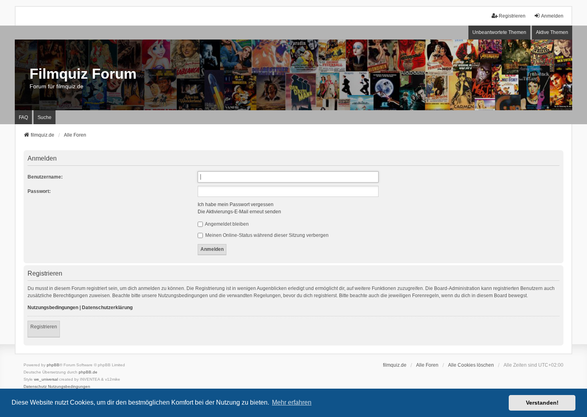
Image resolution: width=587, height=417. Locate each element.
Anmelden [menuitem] (552, 16)
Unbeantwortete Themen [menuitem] (499, 32)
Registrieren (43, 327)
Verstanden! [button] (542, 402)
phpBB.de (88, 372)
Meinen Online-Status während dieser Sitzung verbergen (266, 235)
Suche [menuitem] (45, 117)
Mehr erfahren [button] (291, 402)
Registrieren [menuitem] (512, 16)
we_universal (46, 379)
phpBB (53, 365)
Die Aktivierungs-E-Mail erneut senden (239, 211)
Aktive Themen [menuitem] (552, 32)
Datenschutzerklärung (107, 307)
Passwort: (39, 191)
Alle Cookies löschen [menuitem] (471, 365)
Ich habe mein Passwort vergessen (236, 204)
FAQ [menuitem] (23, 117)
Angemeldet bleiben (226, 224)
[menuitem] (35, 386)
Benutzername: (45, 177)
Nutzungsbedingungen (53, 307)
